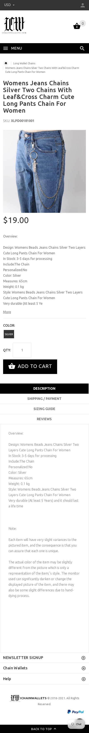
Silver (9, 334)
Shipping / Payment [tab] (44, 399)
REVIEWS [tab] (44, 419)
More (7, 312)
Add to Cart (34, 366)
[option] (44, 171)
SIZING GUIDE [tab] (44, 409)
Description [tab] (44, 388)
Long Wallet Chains (24, 63)
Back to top (42, 729)
